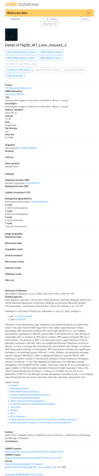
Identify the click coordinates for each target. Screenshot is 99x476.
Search (85, 19)
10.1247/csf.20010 (23, 316)
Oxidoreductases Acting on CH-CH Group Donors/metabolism (40, 422)
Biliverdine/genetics (19, 388)
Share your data (17, 12)
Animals (14, 385)
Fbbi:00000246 (39, 201)
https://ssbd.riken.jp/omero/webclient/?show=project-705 (33, 458)
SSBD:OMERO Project (50, 58)
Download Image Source (19, 69)
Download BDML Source (48, 69)
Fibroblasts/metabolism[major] (25, 397)
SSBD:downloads (15, 75)
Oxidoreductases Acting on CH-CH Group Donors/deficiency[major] (43, 419)
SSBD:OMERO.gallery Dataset (21, 52)
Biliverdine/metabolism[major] (24, 391)
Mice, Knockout (17, 416)
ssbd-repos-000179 (14, 94)
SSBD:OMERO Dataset (51, 52)
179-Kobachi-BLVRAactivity (18, 88)
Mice (12, 413)
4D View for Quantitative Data (21, 63)
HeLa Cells (15, 407)
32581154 (21, 319)
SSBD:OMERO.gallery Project (21, 58)
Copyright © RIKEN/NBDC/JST (20, 474)
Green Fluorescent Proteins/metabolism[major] (33, 404)
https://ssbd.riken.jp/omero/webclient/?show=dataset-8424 (34, 451)
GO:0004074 (32, 183)
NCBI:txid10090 (28, 148)
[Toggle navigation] (88, 12)
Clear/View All (49, 24)
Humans (14, 410)
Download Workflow (74, 69)
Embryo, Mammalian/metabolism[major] (29, 394)
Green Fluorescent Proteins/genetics (28, 401)
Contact (39, 474)
